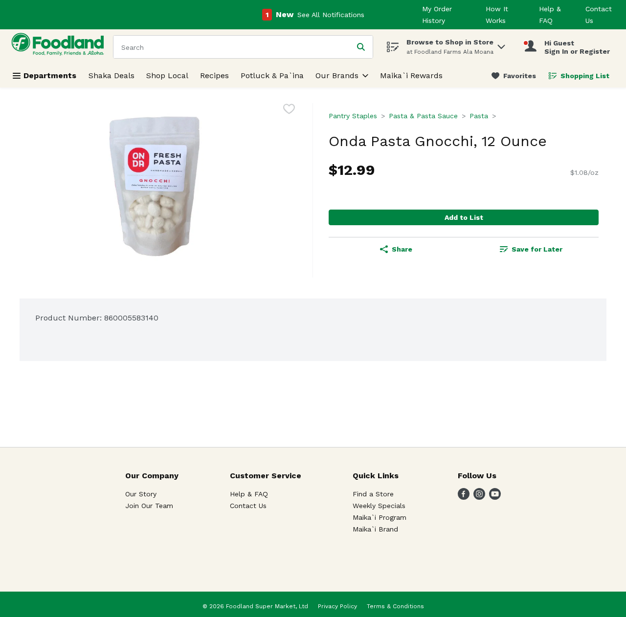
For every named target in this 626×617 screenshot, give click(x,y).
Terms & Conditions (395, 606)
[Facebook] (464, 497)
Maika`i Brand (375, 529)
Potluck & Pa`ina (272, 75)
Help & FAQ (249, 494)
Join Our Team (149, 506)
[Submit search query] (361, 47)
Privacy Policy (337, 606)
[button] (501, 44)
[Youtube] (495, 497)
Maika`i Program (379, 517)
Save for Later (537, 249)
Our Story (140, 494)
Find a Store (373, 494)
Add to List (464, 217)
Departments (49, 75)
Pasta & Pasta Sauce (423, 116)
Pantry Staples (353, 116)
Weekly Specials (379, 506)
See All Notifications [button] (330, 15)
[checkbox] (289, 110)
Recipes (214, 75)
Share (402, 249)
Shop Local (167, 75)
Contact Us (248, 506)
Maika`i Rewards (411, 75)
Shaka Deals (111, 75)
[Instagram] (479, 497)
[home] (59, 46)
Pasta (479, 116)
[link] (513, 75)
